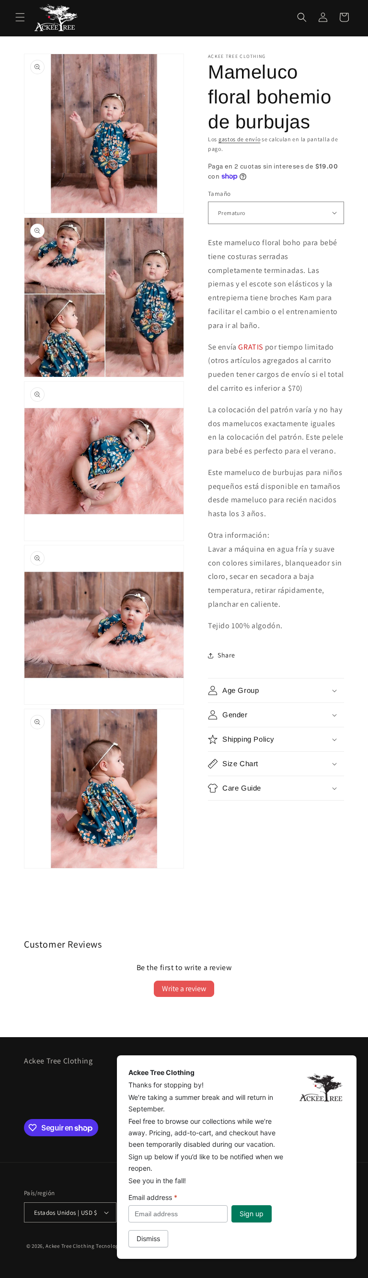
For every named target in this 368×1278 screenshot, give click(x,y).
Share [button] (226, 655)
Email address (152, 1197)
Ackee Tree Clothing (70, 1246)
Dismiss (148, 1238)
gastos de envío (239, 139)
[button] (20, 17)
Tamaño (219, 194)
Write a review (184, 989)
